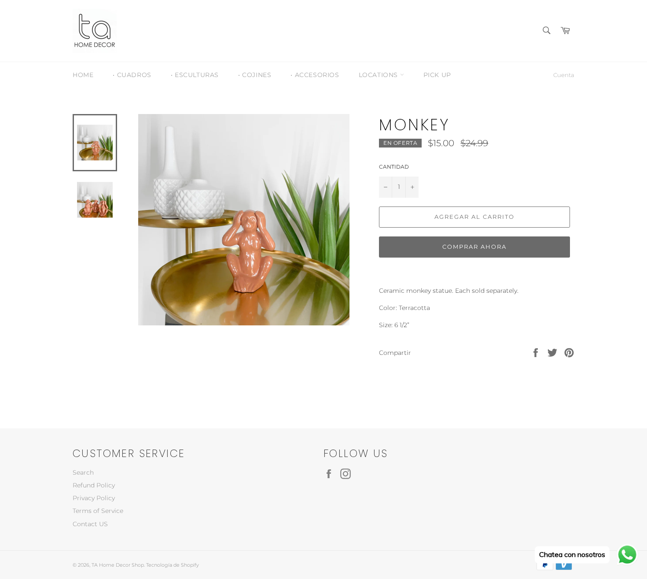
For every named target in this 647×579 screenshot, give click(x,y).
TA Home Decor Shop (118, 565)
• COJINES (254, 75)
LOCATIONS (379, 75)
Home (83, 75)
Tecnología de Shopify (172, 565)
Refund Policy (94, 485)
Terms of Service (98, 511)
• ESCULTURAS (195, 75)
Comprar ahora (474, 246)
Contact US (90, 524)
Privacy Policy (94, 498)
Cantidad (394, 166)
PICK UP (437, 75)
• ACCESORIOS (314, 75)
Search (83, 472)
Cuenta (563, 74)
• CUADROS (132, 75)
